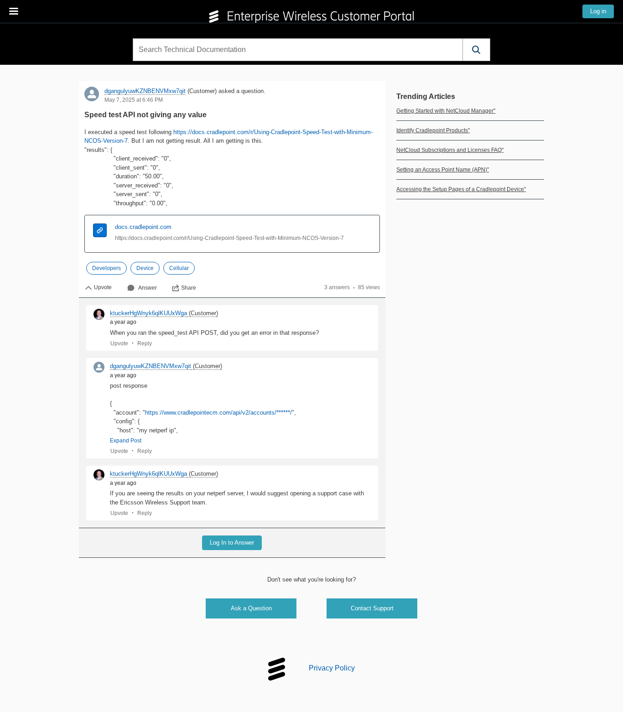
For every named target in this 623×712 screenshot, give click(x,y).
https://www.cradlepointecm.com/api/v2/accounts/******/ (218, 412)
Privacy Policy (332, 668)
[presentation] (100, 231)
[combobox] (297, 50)
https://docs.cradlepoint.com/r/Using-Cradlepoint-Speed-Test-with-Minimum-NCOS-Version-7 (229, 238)
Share (188, 288)
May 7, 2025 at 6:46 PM (133, 100)
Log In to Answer (232, 542)
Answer (147, 288)
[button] (476, 50)
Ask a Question (251, 608)
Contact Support (372, 608)
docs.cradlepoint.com (143, 226)
